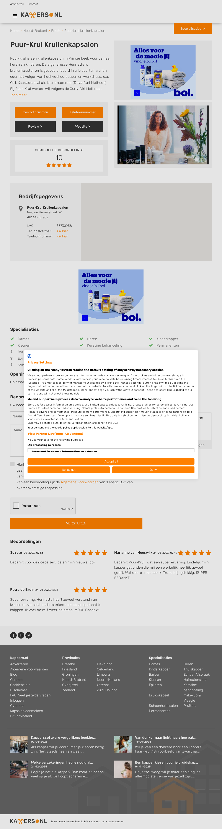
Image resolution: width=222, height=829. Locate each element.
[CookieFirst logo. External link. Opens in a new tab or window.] (29, 356)
